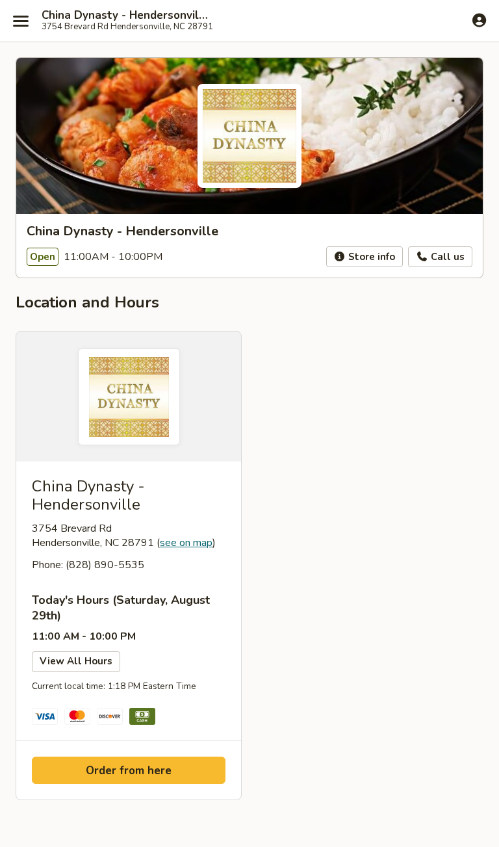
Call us (446, 256)
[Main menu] (21, 21)
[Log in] (479, 20)
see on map (186, 543)
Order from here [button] (129, 770)
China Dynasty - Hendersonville (125, 15)
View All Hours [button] (76, 661)
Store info (370, 256)
